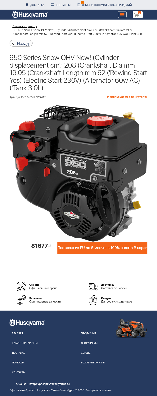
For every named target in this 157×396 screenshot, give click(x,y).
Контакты (63, 5)
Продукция (88, 333)
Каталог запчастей (25, 343)
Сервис (86, 353)
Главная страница (24, 26)
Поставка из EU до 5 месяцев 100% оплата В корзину (102, 248)
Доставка (37, 5)
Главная (17, 333)
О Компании (89, 343)
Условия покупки (93, 363)
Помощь (18, 363)
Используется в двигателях (127, 97)
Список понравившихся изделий (107, 4)
